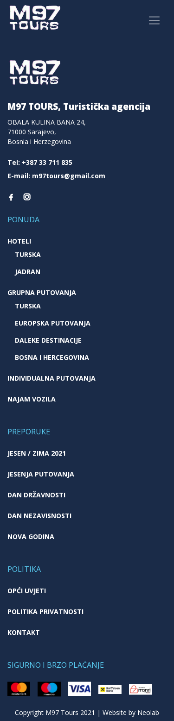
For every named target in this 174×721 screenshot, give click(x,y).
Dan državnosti (36, 494)
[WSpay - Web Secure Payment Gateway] (18, 687)
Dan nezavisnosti (39, 515)
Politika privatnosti (45, 611)
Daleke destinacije (48, 340)
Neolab (148, 712)
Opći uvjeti (26, 590)
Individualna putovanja (51, 378)
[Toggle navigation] (154, 20)
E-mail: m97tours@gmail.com (56, 175)
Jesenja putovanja (40, 474)
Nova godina (30, 536)
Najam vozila (31, 399)
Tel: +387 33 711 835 (39, 162)
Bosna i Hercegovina (52, 357)
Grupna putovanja (41, 292)
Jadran (27, 271)
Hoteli (19, 241)
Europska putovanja (52, 323)
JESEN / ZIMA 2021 (36, 453)
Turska (28, 254)
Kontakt (23, 632)
